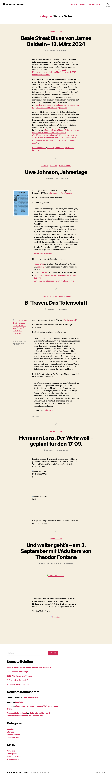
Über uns (74, 4)
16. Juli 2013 (57, 563)
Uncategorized (13, 738)
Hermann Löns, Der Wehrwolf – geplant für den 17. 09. (56, 440)
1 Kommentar (69, 563)
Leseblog (40, 267)
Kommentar (39, 264)
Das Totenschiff (69, 320)
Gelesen (37, 416)
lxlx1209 (51, 450)
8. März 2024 (63, 50)
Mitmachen (82, 4)
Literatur (53, 165)
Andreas (52, 50)
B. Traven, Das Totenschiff (56, 302)
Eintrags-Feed (13, 754)
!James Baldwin (39, 148)
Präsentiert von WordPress (40, 772)
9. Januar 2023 (63, 178)
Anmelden (11, 751)
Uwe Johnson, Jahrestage (56, 172)
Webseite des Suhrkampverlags (43, 253)
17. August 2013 (63, 450)
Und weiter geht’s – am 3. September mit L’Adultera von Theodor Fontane (56, 551)
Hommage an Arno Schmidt (18, 684)
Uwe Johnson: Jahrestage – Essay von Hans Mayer (54, 281)
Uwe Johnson (66, 193)
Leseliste (44, 165)
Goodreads (59, 148)
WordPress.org (13, 759)
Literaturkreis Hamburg (13, 4)
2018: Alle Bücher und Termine (19, 676)
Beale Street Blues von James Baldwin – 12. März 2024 (56, 41)
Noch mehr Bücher (94, 4)
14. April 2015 (63, 309)
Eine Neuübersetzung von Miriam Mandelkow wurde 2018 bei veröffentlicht (54, 72)
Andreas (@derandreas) (17, 713)
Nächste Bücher (56, 32)
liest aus (44, 272)
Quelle (49, 148)
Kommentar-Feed (14, 757)
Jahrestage (53, 193)
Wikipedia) (49, 410)
